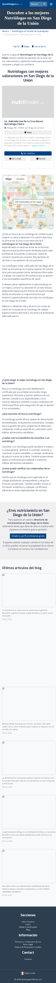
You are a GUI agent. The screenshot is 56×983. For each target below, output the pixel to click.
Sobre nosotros (28, 922)
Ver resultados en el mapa (28, 202)
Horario (41, 158)
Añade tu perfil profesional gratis (28, 536)
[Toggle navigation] (51, 4)
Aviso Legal (28, 944)
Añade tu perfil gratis (28, 927)
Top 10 (15, 46)
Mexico (5, 31)
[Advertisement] (28, 348)
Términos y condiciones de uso (28, 942)
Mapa (29, 132)
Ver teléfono (29, 153)
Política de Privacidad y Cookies (28, 947)
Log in (28, 924)
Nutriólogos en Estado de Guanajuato (30, 31)
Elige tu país (29, 973)
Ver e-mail (16, 158)
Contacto (28, 959)
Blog (28, 930)
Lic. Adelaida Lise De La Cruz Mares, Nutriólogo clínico (23, 123)
